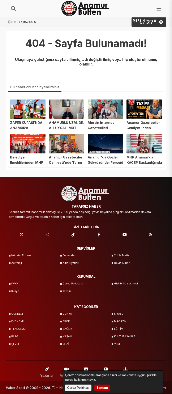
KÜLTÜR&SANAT (124, 336)
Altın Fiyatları (71, 262)
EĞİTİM (118, 328)
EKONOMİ (17, 321)
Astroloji (16, 262)
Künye (15, 291)
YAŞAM (67, 336)
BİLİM (14, 336)
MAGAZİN (120, 321)
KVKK (14, 283)
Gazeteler (69, 255)
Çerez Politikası (73, 283)
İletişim (67, 291)
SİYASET (119, 313)
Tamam (102, 387)
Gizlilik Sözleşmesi (126, 283)
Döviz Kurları (122, 262)
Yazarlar (47, 375)
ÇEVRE (15, 344)
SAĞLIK (67, 328)
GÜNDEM (17, 313)
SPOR (66, 321)
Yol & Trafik (121, 255)
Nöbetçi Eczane (21, 255)
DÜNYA (67, 313)
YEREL (118, 344)
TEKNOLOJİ (18, 328)
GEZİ (66, 344)
